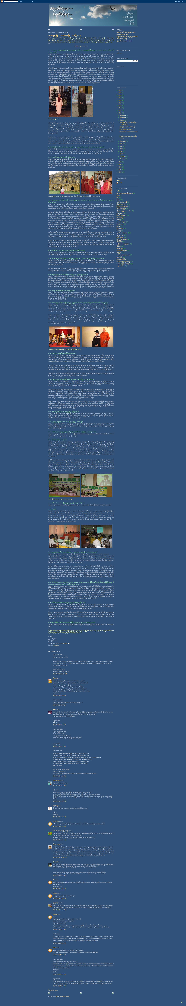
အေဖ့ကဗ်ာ (119, 257)
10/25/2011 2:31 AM (59, 875)
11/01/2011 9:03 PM (59, 943)
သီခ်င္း (119, 246)
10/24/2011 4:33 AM (59, 826)
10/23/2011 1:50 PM (59, 776)
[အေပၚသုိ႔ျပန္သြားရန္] (182, 1003)
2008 (120, 167)
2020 (120, 90)
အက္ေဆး (120, 248)
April (121, 151)
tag (117, 197)
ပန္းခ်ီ (118, 226)
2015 (120, 103)
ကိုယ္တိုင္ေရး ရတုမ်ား (122, 206)
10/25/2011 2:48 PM (59, 910)
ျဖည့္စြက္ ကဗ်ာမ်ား (122, 239)
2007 (120, 169)
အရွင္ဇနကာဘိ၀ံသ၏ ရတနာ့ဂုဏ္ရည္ (126, 32)
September (123, 141)
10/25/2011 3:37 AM (59, 889)
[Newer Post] (49, 30)
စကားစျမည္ (56, 645)
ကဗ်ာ (118, 200)
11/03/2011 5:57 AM (59, 954)
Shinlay (55, 893)
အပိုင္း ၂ (78, 46)
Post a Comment (53, 990)
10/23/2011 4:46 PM (59, 801)
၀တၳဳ (118, 191)
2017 (120, 98)
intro (118, 195)
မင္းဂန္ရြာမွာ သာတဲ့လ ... (126, 129)
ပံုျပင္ (119, 230)
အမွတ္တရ (119, 252)
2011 (120, 113)
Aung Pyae (56, 821)
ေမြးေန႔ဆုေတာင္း (123, 263)
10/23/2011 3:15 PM (59, 785)
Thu (54, 879)
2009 (120, 164)
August (122, 143)
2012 (120, 110)
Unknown (55, 914)
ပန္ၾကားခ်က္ (120, 228)
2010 (120, 162)
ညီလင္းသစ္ (56, 844)
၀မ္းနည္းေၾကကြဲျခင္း (125, 193)
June (121, 148)
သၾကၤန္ (119, 241)
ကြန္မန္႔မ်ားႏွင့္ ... (122, 204)
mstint (54, 709)
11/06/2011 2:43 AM (59, 974)
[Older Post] (113, 30)
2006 (120, 172)
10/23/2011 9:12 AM (59, 746)
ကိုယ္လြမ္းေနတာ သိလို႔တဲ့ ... (128, 126)
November (123, 117)
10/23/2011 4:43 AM (59, 695)
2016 (120, 100)
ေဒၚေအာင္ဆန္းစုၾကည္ (123, 261)
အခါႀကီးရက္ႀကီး (122, 250)
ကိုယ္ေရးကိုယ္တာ (121, 208)
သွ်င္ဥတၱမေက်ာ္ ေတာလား (124, 41)
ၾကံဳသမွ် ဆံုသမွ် (122, 233)
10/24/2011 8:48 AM (59, 840)
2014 (120, 105)
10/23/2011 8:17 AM (59, 724)
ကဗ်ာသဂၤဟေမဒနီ (122, 38)
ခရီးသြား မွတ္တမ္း (121, 215)
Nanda (54, 947)
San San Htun (56, 780)
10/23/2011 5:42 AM (59, 705)
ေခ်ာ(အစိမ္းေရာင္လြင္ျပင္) (60, 830)
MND (118, 180)
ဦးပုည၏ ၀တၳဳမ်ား (121, 259)
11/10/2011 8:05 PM (59, 986)
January (122, 159)
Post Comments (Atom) (62, 996)
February (122, 156)
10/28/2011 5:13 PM (59, 929)
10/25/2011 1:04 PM (59, 898)
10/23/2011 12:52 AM (60, 674)
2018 (120, 95)
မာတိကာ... (120, 53)
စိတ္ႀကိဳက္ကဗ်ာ (120, 224)
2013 (120, 108)
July (121, 146)
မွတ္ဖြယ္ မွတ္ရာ (120, 237)
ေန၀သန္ (55, 805)
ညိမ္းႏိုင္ (55, 678)
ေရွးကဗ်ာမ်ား (120, 266)
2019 (120, 93)
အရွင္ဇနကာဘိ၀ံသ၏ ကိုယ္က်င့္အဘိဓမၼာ (127, 36)
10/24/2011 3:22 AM (59, 817)
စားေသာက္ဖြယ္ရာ (121, 222)
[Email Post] (68, 643)
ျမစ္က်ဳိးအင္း (56, 902)
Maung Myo (56, 862)
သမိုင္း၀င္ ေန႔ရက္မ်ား (123, 244)
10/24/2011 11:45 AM (60, 857)
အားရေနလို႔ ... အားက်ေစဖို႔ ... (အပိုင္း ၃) (64, 35)
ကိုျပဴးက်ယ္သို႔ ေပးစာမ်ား (124, 211)
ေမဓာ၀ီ (119, 183)
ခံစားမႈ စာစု (120, 213)
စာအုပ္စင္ (119, 219)
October (122, 120)
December (123, 115)
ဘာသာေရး (120, 235)
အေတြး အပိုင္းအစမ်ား (123, 255)
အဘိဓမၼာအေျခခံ (122, 34)
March (122, 154)
